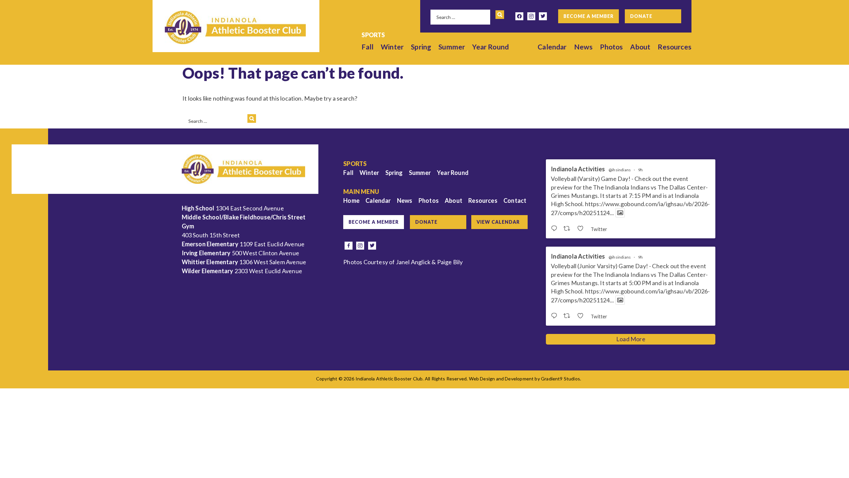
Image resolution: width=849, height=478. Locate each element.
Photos (611, 46)
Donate (641, 16)
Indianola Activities (578, 169)
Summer (451, 46)
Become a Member (588, 16)
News (583, 46)
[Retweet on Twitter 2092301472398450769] (568, 228)
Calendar (552, 46)
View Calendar (498, 222)
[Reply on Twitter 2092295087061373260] (555, 316)
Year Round (490, 46)
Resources (674, 46)
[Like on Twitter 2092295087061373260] (582, 316)
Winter (392, 46)
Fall (367, 46)
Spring (421, 46)
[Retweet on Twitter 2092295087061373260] (568, 316)
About (640, 46)
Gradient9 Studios (560, 378)
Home (351, 200)
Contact (514, 200)
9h (640, 169)
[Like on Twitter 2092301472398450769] (582, 228)
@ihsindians (620, 170)
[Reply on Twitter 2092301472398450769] (555, 228)
